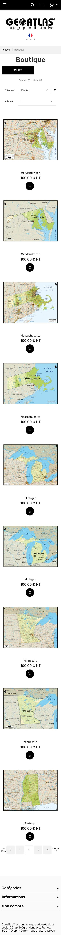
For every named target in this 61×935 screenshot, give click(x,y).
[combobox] (34, 90)
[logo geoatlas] (30, 16)
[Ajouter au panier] (30, 186)
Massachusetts (30, 335)
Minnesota (30, 660)
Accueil (6, 49)
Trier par (9, 90)
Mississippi (30, 823)
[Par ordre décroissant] (55, 90)
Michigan (30, 498)
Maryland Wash (30, 173)
